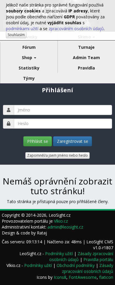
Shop (27, 57)
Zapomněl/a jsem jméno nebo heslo (57, 155)
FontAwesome (83, 277)
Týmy (29, 78)
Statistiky (29, 68)
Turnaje (86, 47)
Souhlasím (16, 34)
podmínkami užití (22, 28)
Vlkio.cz (61, 221)
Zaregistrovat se (72, 141)
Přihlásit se (37, 141)
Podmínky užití (59, 253)
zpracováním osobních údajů (76, 28)
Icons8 (60, 277)
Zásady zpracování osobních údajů (87, 268)
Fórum (29, 47)
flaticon (106, 277)
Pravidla (86, 68)
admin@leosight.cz (65, 227)
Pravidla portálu (98, 259)
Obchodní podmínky (76, 265)
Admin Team (86, 57)
